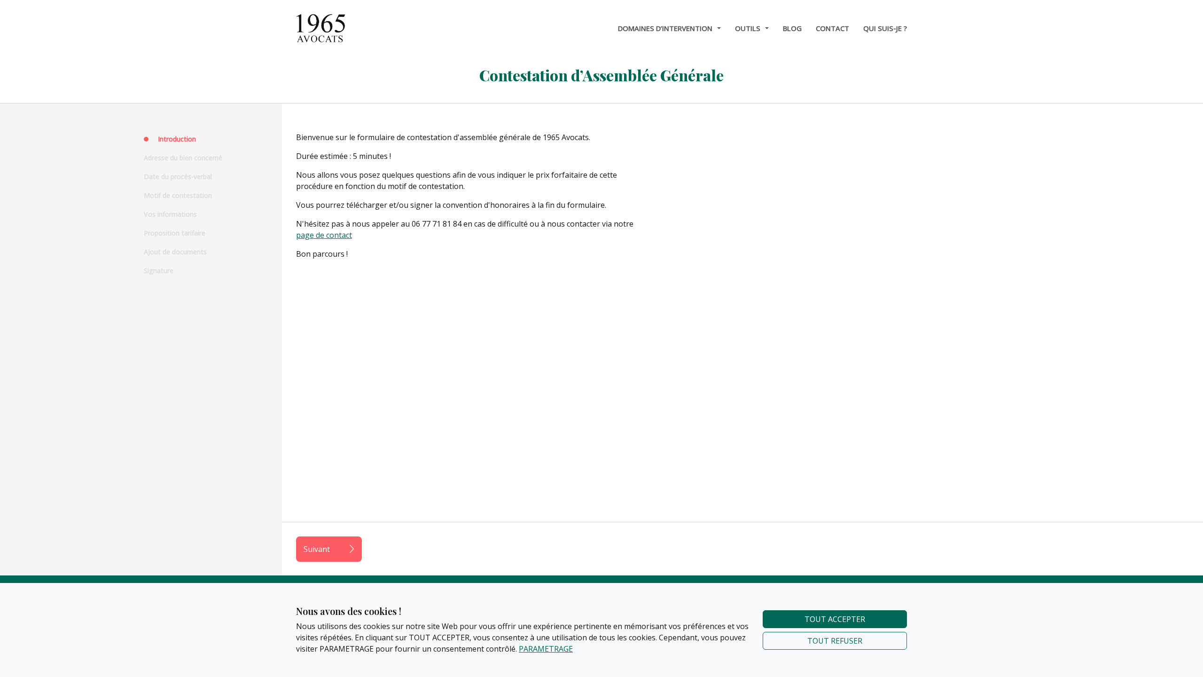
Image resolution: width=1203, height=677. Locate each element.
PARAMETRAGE (546, 649)
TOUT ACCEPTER (835, 619)
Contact (832, 28)
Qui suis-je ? (885, 28)
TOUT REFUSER (834, 641)
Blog (792, 28)
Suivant (317, 549)
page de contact (324, 235)
